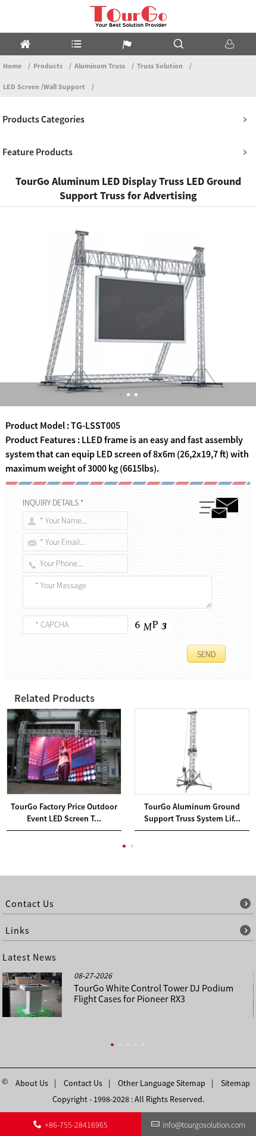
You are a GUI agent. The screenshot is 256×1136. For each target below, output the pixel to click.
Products (48, 65)
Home (12, 65)
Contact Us (83, 1083)
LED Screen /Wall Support (44, 86)
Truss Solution (160, 65)
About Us (31, 1083)
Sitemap (235, 1083)
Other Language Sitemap (161, 1083)
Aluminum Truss (99, 65)
